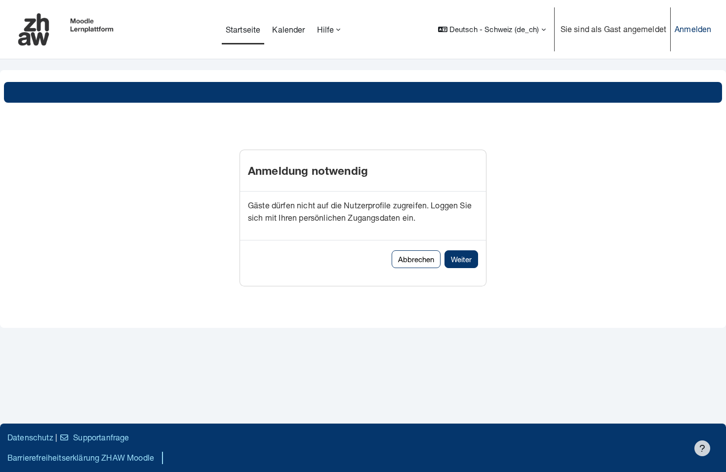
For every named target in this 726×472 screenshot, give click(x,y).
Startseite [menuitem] (243, 29)
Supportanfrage (101, 437)
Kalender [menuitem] (288, 29)
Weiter (461, 259)
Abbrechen (416, 259)
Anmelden (693, 29)
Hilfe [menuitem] (325, 29)
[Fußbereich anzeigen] (702, 448)
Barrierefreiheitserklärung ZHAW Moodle (80, 457)
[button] (492, 29)
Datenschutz (30, 437)
